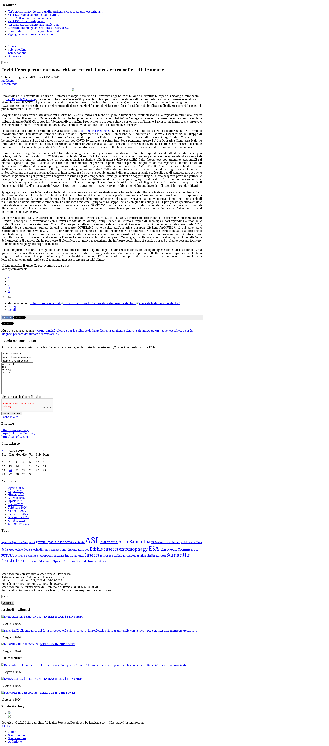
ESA (155, 548)
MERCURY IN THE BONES (57, 644)
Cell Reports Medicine (20, 99)
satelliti (37, 561)
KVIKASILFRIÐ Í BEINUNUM (63, 616)
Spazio (58, 561)
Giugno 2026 (16, 494)
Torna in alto (9, 417)
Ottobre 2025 (16, 520)
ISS (111, 555)
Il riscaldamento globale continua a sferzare (38, 28)
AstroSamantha (134, 541)
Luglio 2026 (15, 491)
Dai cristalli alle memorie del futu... (172, 630)
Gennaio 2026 (17, 510)
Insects (92, 555)
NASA (151, 555)
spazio (48, 561)
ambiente (79, 542)
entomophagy (134, 549)
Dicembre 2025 (18, 514)
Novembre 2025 (18, 517)
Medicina (7, 80)
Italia (117, 555)
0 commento (9, 84)
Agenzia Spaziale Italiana (53, 542)
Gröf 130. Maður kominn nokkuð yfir (33, 14)
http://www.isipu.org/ (15, 430)
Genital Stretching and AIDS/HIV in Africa (40, 555)
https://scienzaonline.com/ (18, 433)
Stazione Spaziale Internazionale (86, 561)
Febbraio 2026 (17, 507)
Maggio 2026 (16, 497)
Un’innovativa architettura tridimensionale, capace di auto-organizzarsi (56, 11)
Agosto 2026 (16, 488)
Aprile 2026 (15, 501)
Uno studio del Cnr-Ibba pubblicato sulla (36, 31)
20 (10, 470)
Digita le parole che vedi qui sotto (23, 396)
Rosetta (161, 555)
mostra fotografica (134, 555)
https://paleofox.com (14, 436)
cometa (55, 549)
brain (192, 542)
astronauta (109, 542)
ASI (92, 540)
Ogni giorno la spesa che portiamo (32, 34)
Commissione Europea (75, 549)
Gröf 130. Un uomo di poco (26, 21)
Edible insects (104, 549)
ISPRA (104, 555)
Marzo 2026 (15, 504)
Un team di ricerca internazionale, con (34, 24)
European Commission (179, 549)
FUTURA (8, 555)
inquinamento (75, 555)
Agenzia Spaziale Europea (17, 542)
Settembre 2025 (18, 524)
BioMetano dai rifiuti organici (169, 542)
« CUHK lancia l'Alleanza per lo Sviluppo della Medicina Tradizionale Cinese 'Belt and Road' (95, 330)
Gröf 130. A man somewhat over (31, 18)
